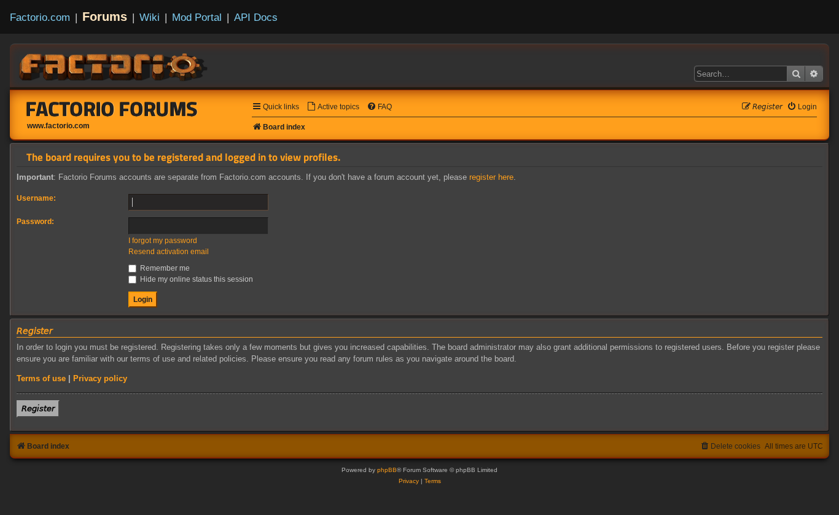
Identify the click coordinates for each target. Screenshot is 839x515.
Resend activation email (168, 251)
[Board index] (114, 65)
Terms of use (41, 378)
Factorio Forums (112, 108)
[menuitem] (332, 107)
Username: (36, 198)
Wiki (149, 17)
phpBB (387, 470)
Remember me (164, 268)
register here (491, 177)
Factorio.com (40, 17)
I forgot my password (162, 240)
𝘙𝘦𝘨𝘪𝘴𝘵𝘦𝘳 (38, 408)
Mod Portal (197, 17)
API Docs (256, 17)
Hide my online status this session (195, 279)
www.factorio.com (58, 126)
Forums (104, 16)
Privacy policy (100, 378)
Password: (35, 221)
